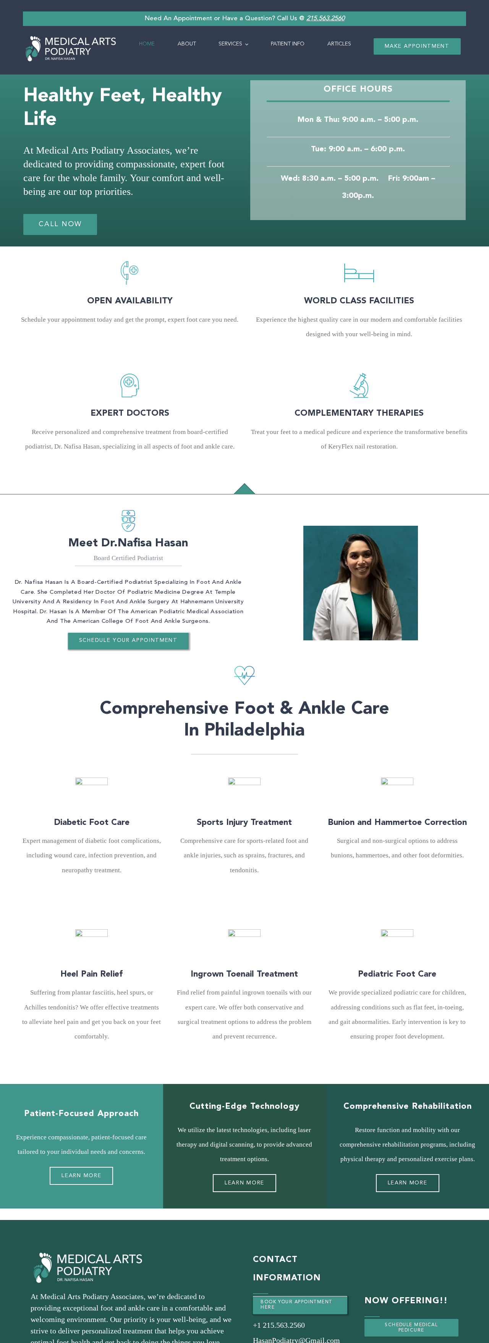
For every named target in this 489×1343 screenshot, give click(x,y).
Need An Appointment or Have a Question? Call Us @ (244, 18)
